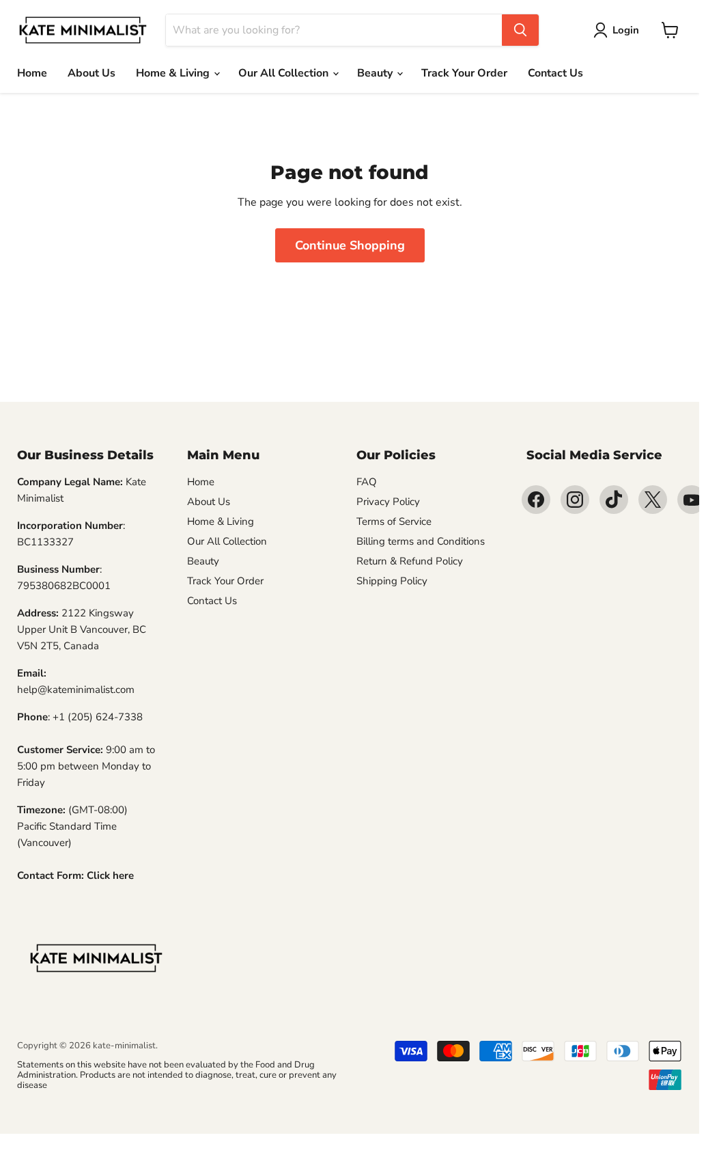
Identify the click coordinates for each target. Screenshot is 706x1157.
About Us (91, 73)
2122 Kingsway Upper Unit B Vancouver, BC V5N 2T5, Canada (81, 629)
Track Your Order (464, 73)
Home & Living (174, 73)
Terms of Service (394, 521)
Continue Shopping (350, 245)
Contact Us (555, 73)
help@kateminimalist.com (76, 689)
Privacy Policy (388, 501)
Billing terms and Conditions (420, 541)
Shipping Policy (391, 581)
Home (32, 73)
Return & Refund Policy (409, 561)
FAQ (366, 482)
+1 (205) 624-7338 (98, 717)
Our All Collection (284, 73)
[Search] (520, 30)
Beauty (376, 73)
